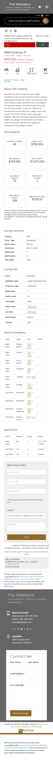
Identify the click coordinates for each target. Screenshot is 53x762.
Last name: (33, 662)
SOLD (47, 15)
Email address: (17, 673)
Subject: (10, 510)
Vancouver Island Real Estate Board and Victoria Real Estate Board (24, 577)
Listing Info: (11, 269)
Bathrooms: (11, 429)
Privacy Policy (43, 724)
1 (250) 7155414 (11, 564)
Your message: (17, 685)
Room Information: (15, 332)
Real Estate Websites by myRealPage (27, 727)
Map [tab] (22, 80)
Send (26, 537)
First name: (15, 662)
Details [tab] (7, 80)
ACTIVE (38, 15)
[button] (13, 629)
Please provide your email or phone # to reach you (25, 501)
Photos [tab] (15, 80)
